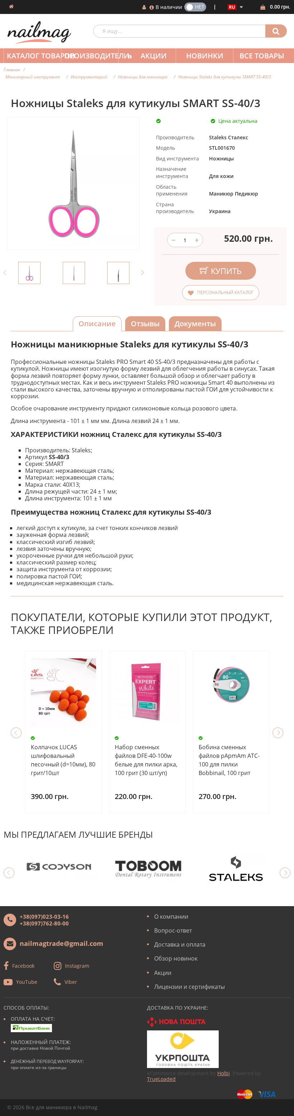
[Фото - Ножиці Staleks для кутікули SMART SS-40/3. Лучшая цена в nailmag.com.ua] (29, 273)
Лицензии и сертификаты (189, 987)
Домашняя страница (11, 6)
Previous (5, 273)
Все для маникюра (49, 1107)
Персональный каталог (225, 292)
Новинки (204, 56)
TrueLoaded (161, 1079)
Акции (154, 56)
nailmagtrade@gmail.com (61, 943)
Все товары (262, 56)
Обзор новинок (176, 958)
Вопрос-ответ (173, 930)
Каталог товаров (34, 56)
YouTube (26, 981)
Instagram (77, 965)
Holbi (223, 1073)
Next (141, 273)
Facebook (23, 965)
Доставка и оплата (179, 944)
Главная (12, 70)
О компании (171, 916)
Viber (71, 981)
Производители (91, 56)
